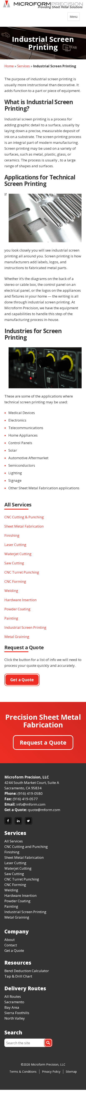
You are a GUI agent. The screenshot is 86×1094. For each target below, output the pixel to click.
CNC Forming (15, 581)
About (9, 939)
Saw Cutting (14, 563)
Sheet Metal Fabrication (24, 526)
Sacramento (14, 1001)
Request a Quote (43, 742)
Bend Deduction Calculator (26, 970)
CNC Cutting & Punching (24, 517)
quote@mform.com (44, 809)
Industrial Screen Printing (25, 627)
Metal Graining (16, 636)
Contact (10, 945)
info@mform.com (30, 804)
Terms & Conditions (23, 1072)
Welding (11, 590)
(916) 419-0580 (30, 793)
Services (23, 66)
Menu (75, 17)
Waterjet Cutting (18, 553)
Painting (11, 618)
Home (9, 66)
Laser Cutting (15, 544)
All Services (13, 841)
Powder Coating (17, 609)
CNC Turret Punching (21, 572)
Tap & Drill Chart (18, 976)
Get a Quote (14, 950)
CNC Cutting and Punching (26, 846)
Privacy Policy (51, 1072)
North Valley (14, 1018)
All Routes (12, 996)
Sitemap (71, 1072)
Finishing (11, 535)
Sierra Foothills (16, 1012)
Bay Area (11, 1007)
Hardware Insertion (20, 599)
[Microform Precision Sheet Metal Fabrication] (43, 5)
